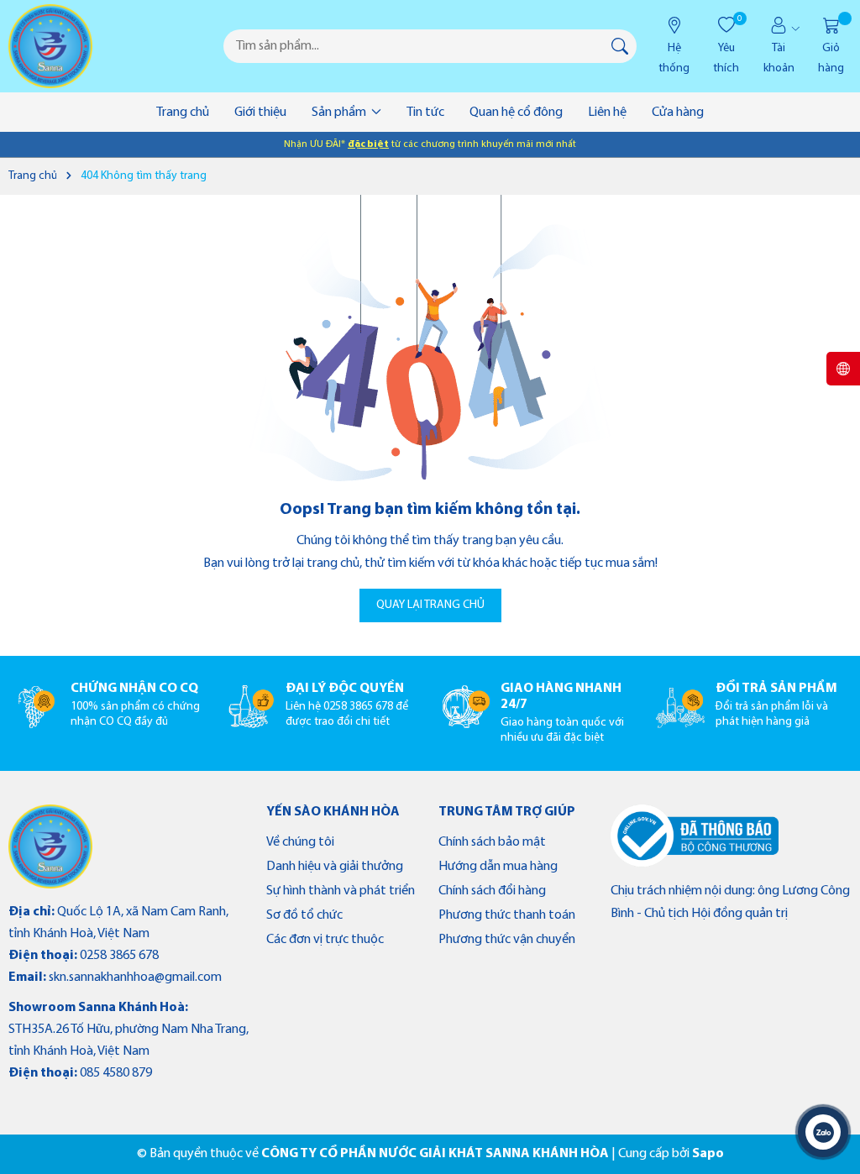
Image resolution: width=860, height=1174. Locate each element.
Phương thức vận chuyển (506, 939)
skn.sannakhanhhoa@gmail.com (135, 977)
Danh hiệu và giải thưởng (334, 866)
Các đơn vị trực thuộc (325, 939)
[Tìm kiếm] (620, 46)
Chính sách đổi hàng (492, 891)
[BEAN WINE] (50, 846)
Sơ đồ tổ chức (304, 915)
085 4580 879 (116, 1073)
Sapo (708, 1154)
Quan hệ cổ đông (516, 112)
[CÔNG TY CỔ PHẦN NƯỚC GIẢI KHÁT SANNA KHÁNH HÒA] (50, 46)
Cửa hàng (678, 112)
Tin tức (425, 112)
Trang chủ (182, 112)
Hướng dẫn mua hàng (498, 866)
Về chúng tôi (300, 842)
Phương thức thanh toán (506, 915)
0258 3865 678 (119, 955)
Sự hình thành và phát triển (340, 891)
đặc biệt (368, 144)
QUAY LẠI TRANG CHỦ (430, 605)
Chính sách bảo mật (492, 842)
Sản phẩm (340, 112)
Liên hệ (607, 112)
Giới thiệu (260, 112)
